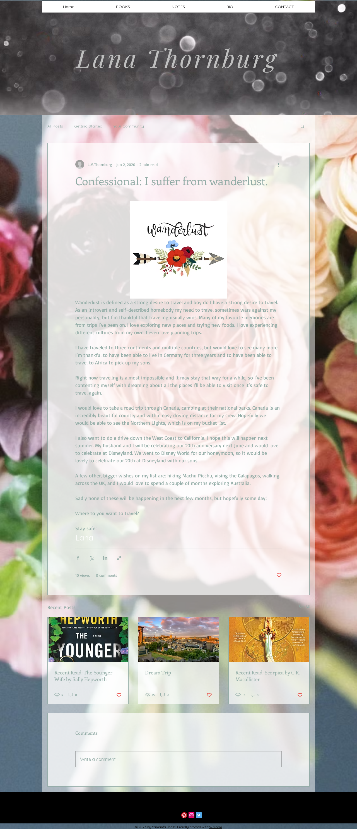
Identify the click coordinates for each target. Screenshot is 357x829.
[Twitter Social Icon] (199, 815)
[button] (302, 126)
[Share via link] (119, 558)
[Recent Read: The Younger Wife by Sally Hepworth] (88, 639)
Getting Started (88, 126)
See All (304, 606)
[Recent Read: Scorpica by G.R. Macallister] (269, 639)
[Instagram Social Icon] (191, 815)
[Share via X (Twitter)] (91, 558)
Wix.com (215, 827)
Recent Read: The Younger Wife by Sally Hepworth (83, 676)
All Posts (55, 126)
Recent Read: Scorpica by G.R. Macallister (267, 676)
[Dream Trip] (178, 639)
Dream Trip (158, 672)
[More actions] (278, 164)
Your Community (129, 126)
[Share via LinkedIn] (105, 558)
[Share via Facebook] (78, 558)
